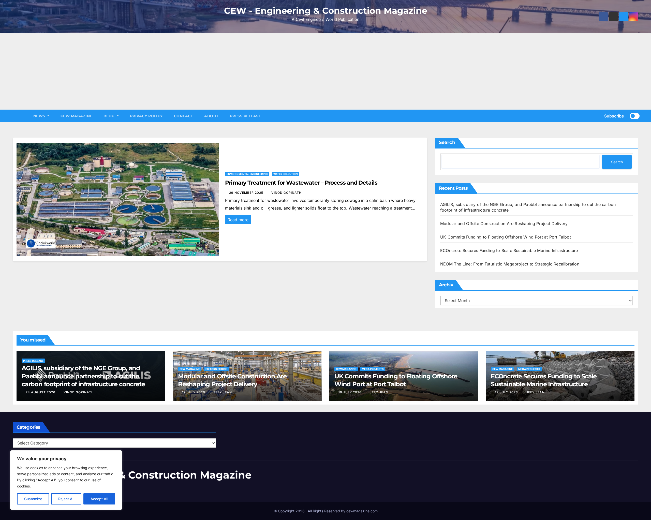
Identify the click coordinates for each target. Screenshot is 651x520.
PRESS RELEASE (245, 116)
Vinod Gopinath (286, 193)
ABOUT (211, 116)
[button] (592, 115)
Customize (33, 499)
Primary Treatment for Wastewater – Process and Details (301, 182)
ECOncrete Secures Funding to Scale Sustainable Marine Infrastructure (509, 250)
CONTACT (183, 116)
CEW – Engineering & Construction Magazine (132, 475)
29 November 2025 (246, 193)
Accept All (99, 499)
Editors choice (216, 368)
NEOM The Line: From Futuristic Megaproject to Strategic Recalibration (509, 263)
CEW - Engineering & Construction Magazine (325, 10)
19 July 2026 (194, 392)
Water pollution (285, 173)
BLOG (109, 116)
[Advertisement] (325, 71)
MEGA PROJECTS (373, 368)
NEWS (40, 116)
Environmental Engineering (247, 173)
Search (447, 142)
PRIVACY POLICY (146, 116)
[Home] (20, 116)
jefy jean (222, 392)
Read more (238, 219)
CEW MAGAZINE (76, 116)
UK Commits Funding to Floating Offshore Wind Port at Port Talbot (505, 237)
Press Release (33, 360)
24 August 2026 (41, 392)
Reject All (66, 499)
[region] (66, 480)
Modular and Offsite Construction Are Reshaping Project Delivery (504, 223)
